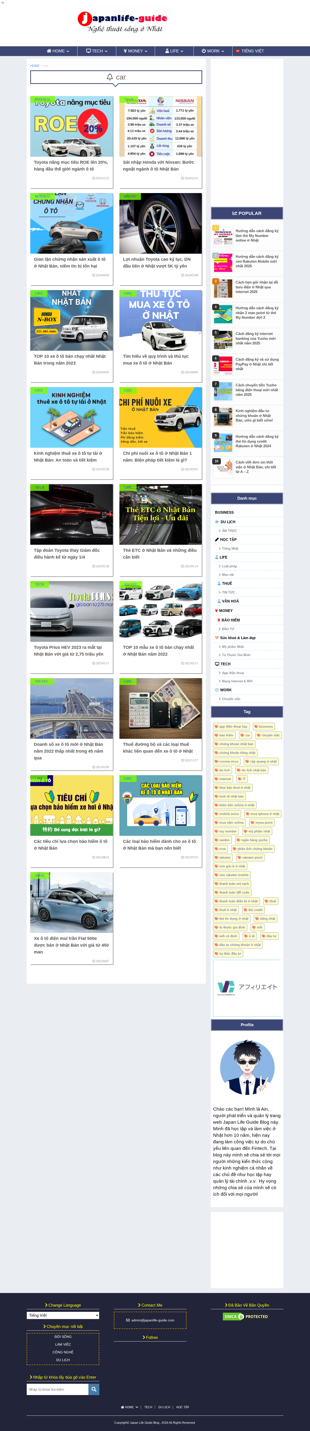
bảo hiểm (226, 735)
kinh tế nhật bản (231, 796)
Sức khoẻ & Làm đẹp (238, 638)
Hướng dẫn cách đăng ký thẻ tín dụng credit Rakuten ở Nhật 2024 (257, 441)
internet (225, 779)
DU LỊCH (228, 522)
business (266, 726)
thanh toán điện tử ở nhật (238, 901)
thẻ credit (255, 910)
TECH (226, 664)
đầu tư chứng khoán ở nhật (240, 945)
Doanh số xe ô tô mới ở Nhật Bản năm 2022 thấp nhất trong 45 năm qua (68, 751)
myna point (264, 822)
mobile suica (229, 814)
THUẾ (227, 583)
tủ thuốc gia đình (232, 927)
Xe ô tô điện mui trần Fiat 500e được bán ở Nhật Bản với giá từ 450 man (71, 945)
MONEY (226, 611)
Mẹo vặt (228, 575)
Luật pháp (229, 566)
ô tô (252, 936)
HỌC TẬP (228, 539)
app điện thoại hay (233, 726)
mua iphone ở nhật (265, 814)
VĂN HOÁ (230, 601)
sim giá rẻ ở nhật (232, 866)
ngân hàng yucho (254, 840)
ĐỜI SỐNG (63, 1337)
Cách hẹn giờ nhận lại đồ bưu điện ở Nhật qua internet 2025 (257, 287)
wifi (259, 927)
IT (244, 779)
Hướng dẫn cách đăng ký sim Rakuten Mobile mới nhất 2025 (257, 261)
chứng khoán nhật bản (236, 744)
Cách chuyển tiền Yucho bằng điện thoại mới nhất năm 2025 (257, 390)
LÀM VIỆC (63, 1344)
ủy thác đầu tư (230, 953)
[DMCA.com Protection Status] (246, 1319)
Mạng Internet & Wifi (237, 681)
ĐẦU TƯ (228, 629)
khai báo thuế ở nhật (234, 787)
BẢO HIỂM (231, 620)
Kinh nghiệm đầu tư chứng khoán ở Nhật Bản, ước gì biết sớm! (254, 415)
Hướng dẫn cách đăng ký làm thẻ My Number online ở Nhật (257, 235)
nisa (222, 849)
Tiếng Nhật (230, 548)
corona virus (228, 761)
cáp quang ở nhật (263, 761)
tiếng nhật (267, 918)
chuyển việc (271, 735)
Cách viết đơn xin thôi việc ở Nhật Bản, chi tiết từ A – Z (256, 467)
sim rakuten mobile (233, 875)
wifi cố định (228, 936)
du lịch (224, 770)
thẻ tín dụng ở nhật (233, 918)
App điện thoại (233, 673)
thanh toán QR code (234, 892)
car (247, 735)
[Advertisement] (247, 131)
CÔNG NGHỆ (63, 1352)
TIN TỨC (228, 592)
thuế (273, 901)
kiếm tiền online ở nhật (236, 805)
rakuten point (252, 857)
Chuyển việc (231, 699)
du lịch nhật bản (254, 770)
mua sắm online (231, 822)
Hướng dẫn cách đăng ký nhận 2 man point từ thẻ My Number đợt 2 (257, 312)
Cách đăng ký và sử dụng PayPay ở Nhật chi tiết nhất (257, 364)
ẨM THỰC (229, 531)
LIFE (223, 557)
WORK (226, 690)
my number (228, 831)
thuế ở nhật (228, 910)
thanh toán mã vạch (234, 884)
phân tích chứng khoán (255, 849)
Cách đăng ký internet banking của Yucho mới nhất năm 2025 (256, 338)
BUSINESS (224, 512)
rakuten (225, 857)
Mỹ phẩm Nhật (233, 647)
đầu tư (271, 936)
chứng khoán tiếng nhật (237, 753)
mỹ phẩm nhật (259, 831)
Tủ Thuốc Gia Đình (236, 655)
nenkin (224, 840)
